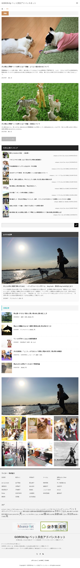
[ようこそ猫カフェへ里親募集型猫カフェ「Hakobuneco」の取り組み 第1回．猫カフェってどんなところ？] (40, 428)
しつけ (13, 509)
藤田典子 (59, 493)
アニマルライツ (14, 298)
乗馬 (24, 511)
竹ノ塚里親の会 (61, 483)
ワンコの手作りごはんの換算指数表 (25, 339)
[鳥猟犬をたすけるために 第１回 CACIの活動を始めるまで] (40, 454)
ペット (73, 509)
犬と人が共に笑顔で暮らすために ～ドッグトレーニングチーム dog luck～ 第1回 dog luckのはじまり (38, 286)
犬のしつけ (25, 514)
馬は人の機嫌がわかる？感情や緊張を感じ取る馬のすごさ (32, 326)
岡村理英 (45, 483)
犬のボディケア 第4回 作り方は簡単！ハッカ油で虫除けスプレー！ (28, 173)
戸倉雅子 (17, 489)
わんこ (22, 509)
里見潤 (3, 477)
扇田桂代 (4, 486)
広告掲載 (47, 560)
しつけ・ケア (57, 175)
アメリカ (26, 509)
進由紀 (61, 188)
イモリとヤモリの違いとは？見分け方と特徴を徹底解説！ (25, 159)
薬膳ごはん (63, 514)
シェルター (43, 509)
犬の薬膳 (41, 514)
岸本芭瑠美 (46, 493)
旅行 (71, 511)
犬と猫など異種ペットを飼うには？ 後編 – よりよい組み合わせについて (25, 66)
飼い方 (10, 78)
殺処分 (7, 514)
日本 (74, 511)
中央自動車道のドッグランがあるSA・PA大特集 (23, 166)
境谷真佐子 (23, 342)
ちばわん (17, 509)
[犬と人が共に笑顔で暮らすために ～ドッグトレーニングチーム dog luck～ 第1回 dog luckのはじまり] (40, 396)
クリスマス (32, 509)
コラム (37, 509)
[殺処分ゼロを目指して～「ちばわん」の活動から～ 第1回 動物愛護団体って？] (66, 428)
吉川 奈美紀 (66, 168)
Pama (3, 493)
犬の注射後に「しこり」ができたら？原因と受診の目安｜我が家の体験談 (38, 351)
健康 (31, 511)
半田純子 (31, 477)
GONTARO (24, 355)
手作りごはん (61, 511)
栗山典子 (31, 483)
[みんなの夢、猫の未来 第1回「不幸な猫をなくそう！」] (14, 454)
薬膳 (57, 514)
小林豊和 (31, 493)
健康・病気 (24, 317)
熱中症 (11, 514)
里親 (74, 514)
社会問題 (52, 514)
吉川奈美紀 (32, 496)
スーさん (45, 477)
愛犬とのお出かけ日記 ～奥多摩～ (19, 153)
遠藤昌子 (45, 486)
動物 (35, 511)
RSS (43, 554)
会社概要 (41, 560)
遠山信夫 (31, 486)
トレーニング (57, 509)
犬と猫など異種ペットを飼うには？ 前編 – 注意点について (21, 124)
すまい (59, 214)
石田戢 (17, 496)
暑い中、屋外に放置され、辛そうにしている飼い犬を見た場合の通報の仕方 (30, 179)
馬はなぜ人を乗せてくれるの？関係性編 (27, 364)
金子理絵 (17, 483)
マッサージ (15, 511)
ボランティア (6, 511)
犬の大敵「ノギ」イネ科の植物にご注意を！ (21, 192)
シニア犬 (49, 509)
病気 (48, 514)
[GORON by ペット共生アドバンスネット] (19, 3)
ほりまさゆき (5, 483)
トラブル (58, 182)
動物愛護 (40, 511)
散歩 (68, 511)
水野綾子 (17, 486)
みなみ (66, 155)
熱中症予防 (16, 514)
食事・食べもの (31, 342)
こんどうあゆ (47, 489)
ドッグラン (66, 509)
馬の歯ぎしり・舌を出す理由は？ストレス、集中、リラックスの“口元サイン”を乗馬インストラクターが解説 (40, 199)
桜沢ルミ (17, 477)
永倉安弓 (59, 486)
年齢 (53, 511)
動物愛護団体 (47, 511)
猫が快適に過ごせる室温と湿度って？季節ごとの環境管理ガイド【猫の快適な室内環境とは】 (35, 212)
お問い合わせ (34, 560)
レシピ (21, 511)
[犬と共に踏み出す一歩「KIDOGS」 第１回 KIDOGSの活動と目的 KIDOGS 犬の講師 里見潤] (14, 428)
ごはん (8, 509)
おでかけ (60, 155)
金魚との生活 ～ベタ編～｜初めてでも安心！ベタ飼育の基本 (26, 205)
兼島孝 (3, 496)
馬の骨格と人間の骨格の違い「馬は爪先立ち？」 (23, 186)
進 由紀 (67, 188)
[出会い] (66, 454)
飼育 (4, 516)
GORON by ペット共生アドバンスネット (40, 537)
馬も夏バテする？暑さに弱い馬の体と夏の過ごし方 (30, 313)
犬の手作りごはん (33, 514)
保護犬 (28, 511)
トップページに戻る (8, 139)
